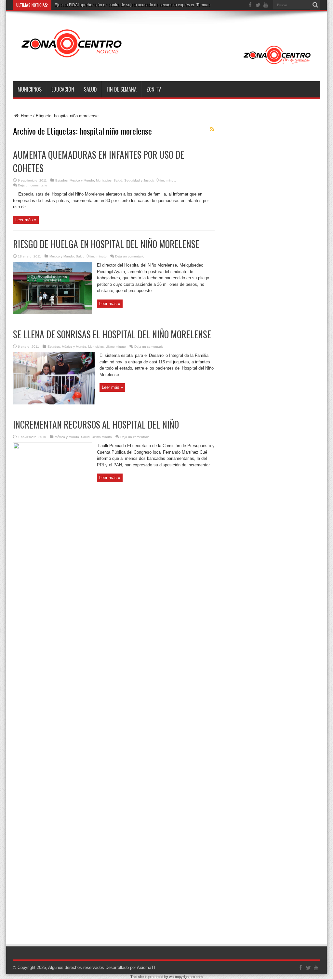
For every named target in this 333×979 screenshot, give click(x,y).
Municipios (30, 89)
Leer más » (25, 219)
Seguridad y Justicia (139, 180)
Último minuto (166, 180)
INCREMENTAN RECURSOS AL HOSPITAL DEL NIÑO (96, 424)
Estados (61, 180)
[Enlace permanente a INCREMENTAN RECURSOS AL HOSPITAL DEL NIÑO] (52, 447)
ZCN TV (153, 89)
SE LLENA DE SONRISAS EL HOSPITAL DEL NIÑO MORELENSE (112, 334)
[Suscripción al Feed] (212, 129)
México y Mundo (82, 180)
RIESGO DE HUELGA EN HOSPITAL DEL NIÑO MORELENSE (106, 244)
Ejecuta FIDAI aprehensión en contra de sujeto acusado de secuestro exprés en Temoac (132, 5)
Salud (90, 89)
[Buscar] (315, 5)
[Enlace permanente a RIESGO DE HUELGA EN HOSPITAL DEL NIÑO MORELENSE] (52, 312)
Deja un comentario (32, 185)
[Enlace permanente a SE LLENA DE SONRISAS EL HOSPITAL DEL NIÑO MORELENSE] (54, 403)
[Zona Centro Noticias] (166, 65)
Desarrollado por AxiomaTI (130, 967)
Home (26, 115)
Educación (62, 89)
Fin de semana (122, 89)
